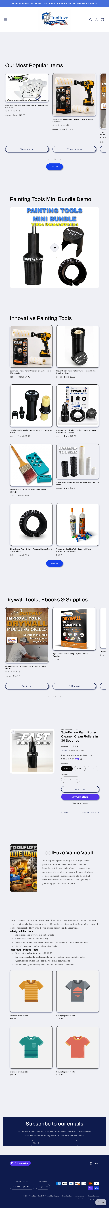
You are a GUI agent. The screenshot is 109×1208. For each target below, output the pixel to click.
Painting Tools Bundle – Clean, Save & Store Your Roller (31, 431)
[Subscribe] (75, 1143)
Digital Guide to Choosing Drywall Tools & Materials (70, 655)
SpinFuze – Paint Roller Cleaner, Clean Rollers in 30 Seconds (73, 121)
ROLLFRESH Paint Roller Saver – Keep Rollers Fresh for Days (76, 372)
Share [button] (66, 813)
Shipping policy (93, 1199)
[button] (6, 19)
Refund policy (67, 1196)
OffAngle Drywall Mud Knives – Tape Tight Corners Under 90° (26, 106)
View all (54, 167)
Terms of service (93, 1196)
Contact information (78, 1199)
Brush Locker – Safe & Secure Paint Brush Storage (28, 491)
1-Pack (67, 768)
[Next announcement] (104, 3)
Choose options (27, 149)
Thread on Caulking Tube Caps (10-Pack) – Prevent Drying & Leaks (74, 550)
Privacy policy (80, 1196)
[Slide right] (60, 159)
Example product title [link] (19, 1016)
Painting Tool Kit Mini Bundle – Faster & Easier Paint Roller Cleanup (76, 431)
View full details (89, 813)
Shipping (64, 750)
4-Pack (93, 768)
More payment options (80, 803)
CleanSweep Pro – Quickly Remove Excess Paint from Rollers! (31, 550)
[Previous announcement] (5, 3)
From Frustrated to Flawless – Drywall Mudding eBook (25, 667)
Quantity (64, 774)
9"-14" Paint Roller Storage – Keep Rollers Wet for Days (77, 483)
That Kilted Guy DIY (37, 1196)
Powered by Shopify (52, 1196)
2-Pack (80, 768)
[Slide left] (49, 159)
